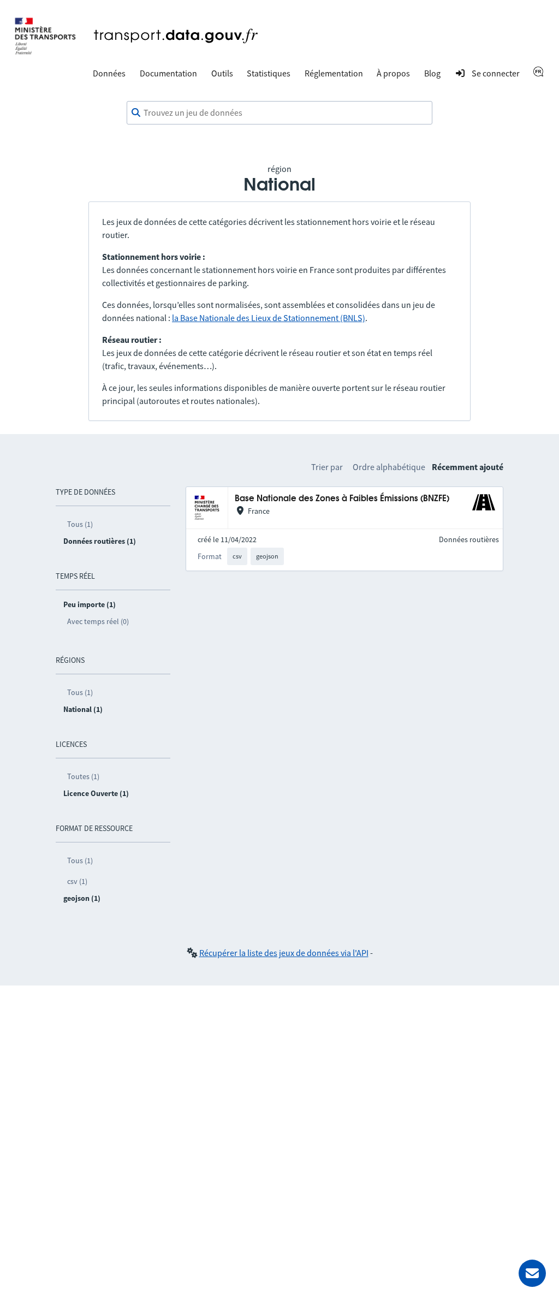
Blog (432, 73)
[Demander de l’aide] (532, 1273)
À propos (393, 73)
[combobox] (279, 113)
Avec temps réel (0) (98, 621)
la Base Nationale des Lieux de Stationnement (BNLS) (268, 317)
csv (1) (77, 881)
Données (109, 73)
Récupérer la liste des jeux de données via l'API (283, 952)
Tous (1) (80, 524)
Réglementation (334, 73)
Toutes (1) (83, 776)
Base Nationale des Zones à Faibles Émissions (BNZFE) (342, 499)
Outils (222, 73)
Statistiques (268, 73)
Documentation (168, 73)
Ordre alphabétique (389, 466)
